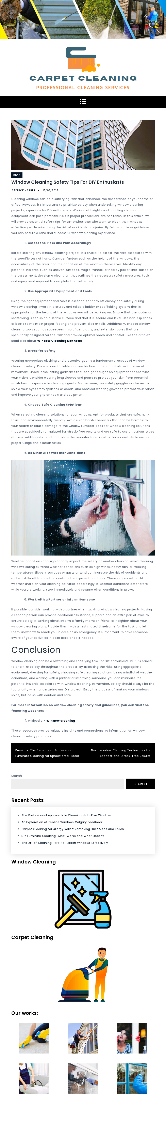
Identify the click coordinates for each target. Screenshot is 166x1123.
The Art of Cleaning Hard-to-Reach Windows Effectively (64, 843)
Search (16, 776)
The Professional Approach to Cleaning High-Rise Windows (66, 815)
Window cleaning (60, 721)
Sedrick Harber (23, 190)
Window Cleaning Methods (59, 341)
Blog (16, 175)
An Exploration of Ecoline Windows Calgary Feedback (62, 822)
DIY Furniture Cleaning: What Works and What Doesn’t (63, 836)
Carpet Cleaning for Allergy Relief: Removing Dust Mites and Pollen (72, 829)
